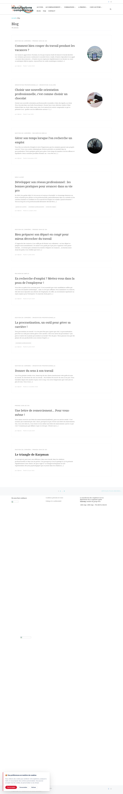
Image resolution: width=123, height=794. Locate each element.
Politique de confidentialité (53, 501)
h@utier (19, 66)
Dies (99, 501)
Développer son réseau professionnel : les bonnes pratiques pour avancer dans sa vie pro (43, 186)
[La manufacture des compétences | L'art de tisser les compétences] (23, 9)
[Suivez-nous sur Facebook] (108, 2)
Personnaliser (23, 787)
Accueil (14, 18)
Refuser (33, 787)
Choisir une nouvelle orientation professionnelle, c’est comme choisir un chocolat (41, 94)
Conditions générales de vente (54, 498)
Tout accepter (11, 787)
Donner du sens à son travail (34, 371)
